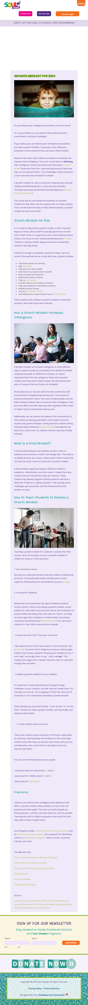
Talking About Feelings (24, 884)
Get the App (44, 14)
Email (35, 938)
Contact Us (25, 14)
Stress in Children (22, 879)
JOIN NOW (70, 942)
